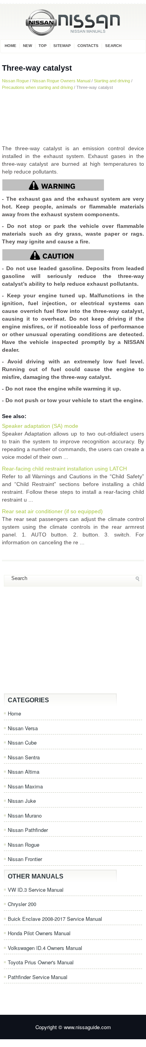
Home (10, 45)
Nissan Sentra (24, 757)
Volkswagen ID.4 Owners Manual (45, 948)
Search (113, 45)
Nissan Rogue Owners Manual (61, 80)
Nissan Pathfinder (28, 829)
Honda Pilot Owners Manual (39, 933)
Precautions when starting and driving (37, 87)
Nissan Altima (23, 771)
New (27, 45)
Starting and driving (112, 80)
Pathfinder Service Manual (37, 977)
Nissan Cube (22, 742)
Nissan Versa (23, 728)
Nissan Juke (22, 800)
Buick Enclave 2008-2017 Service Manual (55, 918)
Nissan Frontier (25, 859)
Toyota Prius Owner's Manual (41, 962)
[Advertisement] (73, 117)
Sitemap (62, 45)
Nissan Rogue (15, 80)
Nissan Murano (25, 815)
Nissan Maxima (25, 786)
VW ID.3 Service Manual (35, 889)
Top (43, 45)
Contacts (88, 45)
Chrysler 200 (22, 904)
